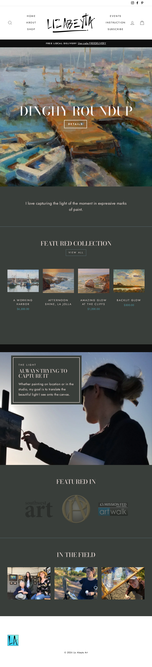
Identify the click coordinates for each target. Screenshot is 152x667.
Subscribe (115, 29)
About (31, 22)
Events (115, 16)
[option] (76, 43)
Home (31, 16)
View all (76, 252)
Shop (31, 29)
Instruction (116, 22)
